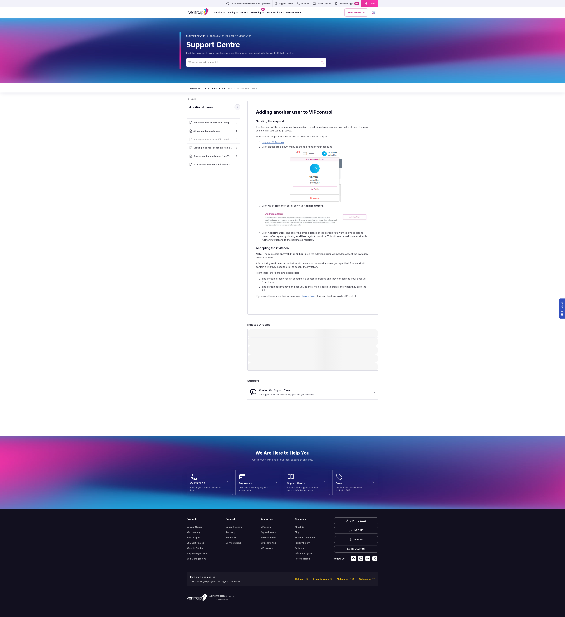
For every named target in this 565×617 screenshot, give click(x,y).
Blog (297, 532)
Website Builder (195, 548)
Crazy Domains (321, 579)
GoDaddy (300, 579)
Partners (299, 548)
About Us (299, 527)
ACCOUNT (226, 88)
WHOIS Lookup (268, 537)
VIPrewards (267, 548)
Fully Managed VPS (197, 553)
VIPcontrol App (268, 543)
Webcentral (365, 579)
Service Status (233, 543)
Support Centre (234, 527)
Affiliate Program (303, 553)
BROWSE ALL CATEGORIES (203, 88)
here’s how (308, 296)
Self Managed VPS (196, 558)
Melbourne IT (344, 579)
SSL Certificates (195, 543)
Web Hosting (193, 532)
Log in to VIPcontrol (273, 142)
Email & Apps (193, 537)
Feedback (231, 537)
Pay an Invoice (268, 532)
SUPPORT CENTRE (195, 36)
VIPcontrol (266, 527)
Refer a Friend (302, 558)
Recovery (231, 532)
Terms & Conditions (305, 537)
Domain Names (194, 527)
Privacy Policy (302, 543)
